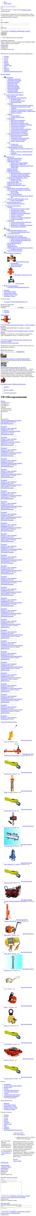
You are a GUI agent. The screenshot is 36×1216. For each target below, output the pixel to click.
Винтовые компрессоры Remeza (20, 174)
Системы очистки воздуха (11, 1090)
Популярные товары (10, 291)
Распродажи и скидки (10, 293)
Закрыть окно (4, 45)
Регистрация (7, 3)
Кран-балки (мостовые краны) (19, 135)
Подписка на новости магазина (10, 343)
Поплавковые (15, 263)
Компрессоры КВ (16, 179)
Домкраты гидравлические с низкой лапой (23, 111)
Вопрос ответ (8, 65)
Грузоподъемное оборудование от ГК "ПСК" (13, 367)
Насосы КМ (14, 191)
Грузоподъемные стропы (18, 100)
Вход (5, 2)
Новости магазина (7, 350)
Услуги (6, 59)
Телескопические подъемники (19, 130)
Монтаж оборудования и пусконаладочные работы (15, 358)
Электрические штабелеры (18, 226)
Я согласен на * (16, 1196)
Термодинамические (16, 264)
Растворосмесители (16, 241)
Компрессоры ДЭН (16, 180)
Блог (5, 67)
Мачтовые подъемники (17, 121)
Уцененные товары (9, 296)
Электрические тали (16, 145)
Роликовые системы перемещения (20, 213)
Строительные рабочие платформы (21, 129)
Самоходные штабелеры (18, 223)
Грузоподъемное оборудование (13, 1085)
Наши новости (5, 315)
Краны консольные (16, 136)
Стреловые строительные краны (20, 138)
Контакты (7, 70)
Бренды (6, 62)
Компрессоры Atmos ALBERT (19, 163)
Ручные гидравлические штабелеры (21, 222)
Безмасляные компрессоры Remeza (21, 173)
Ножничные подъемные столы (19, 123)
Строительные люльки (17, 127)
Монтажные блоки (16, 102)
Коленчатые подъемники (18, 120)
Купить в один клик (19, 1197)
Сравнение (13, 428)
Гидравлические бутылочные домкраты (22, 105)
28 (26, 301)
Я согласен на (16, 31)
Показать (6, 310)
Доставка (6, 64)
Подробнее (4, 426)
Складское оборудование (11, 1091)
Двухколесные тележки (17, 210)
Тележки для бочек (16, 216)
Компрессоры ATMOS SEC (18, 164)
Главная (6, 56)
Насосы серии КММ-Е (17, 200)
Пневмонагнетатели (16, 249)
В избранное (4, 429)
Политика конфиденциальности (13, 71)
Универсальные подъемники (19, 132)
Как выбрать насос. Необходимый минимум (13, 384)
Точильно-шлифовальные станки (20, 232)
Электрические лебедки (17, 117)
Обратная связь (5, 1165)
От (1, 307)
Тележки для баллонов (17, 214)
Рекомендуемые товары (10, 294)
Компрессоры (8, 1087)
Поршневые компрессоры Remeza (20, 176)
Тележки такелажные (17, 219)
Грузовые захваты (16, 99)
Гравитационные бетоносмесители (21, 238)
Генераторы (7, 1084)
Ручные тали (14, 144)
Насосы (6, 1088)
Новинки (6, 290)
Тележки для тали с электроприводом (21, 154)
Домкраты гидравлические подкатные (22, 109)
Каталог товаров (5, 74)
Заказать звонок (26, 10)
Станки (6, 1093)
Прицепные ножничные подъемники (21, 124)
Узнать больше (17, 1161)
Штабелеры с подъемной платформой (21, 225)
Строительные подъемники (18, 139)
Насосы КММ (15, 193)
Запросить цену (15, 1213)
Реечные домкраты (16, 112)
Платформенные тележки (18, 211)
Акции (6, 61)
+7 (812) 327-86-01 (6, 1167)
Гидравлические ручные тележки (20, 208)
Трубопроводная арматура (11, 1096)
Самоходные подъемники (18, 126)
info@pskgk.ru (21, 1134)
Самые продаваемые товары (9, 722)
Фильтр (3, 401)
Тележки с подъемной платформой (21, 217)
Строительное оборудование (12, 1094)
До (19, 307)
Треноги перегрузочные (17, 141)
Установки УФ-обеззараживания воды (15, 301)
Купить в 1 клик (5, 428)
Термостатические (16, 266)
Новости (6, 68)
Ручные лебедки (15, 115)
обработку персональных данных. (20, 31)
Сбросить (6, 312)
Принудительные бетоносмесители (21, 240)
